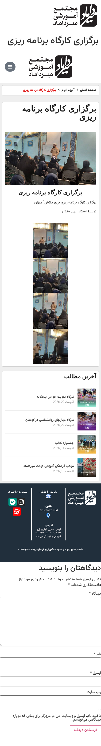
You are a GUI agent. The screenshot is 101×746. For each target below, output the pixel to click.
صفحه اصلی (88, 90)
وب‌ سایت (93, 692)
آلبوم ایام (68, 90)
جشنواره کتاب (64, 443)
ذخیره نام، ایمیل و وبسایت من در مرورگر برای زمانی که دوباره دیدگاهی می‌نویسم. (57, 718)
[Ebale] (12, 502)
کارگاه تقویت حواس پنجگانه (55, 397)
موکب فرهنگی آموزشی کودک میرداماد (48, 466)
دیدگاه (95, 594)
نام (97, 654)
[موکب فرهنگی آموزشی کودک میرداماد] (87, 476)
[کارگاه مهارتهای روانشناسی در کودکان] (87, 430)
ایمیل (95, 673)
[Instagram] (21, 502)
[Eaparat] (17, 511)
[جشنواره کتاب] (87, 453)
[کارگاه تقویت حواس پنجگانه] (87, 406)
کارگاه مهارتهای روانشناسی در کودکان (49, 420)
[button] (10, 67)
